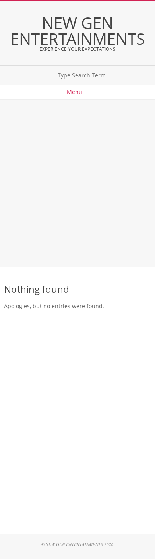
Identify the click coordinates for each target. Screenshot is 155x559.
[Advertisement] (77, 183)
